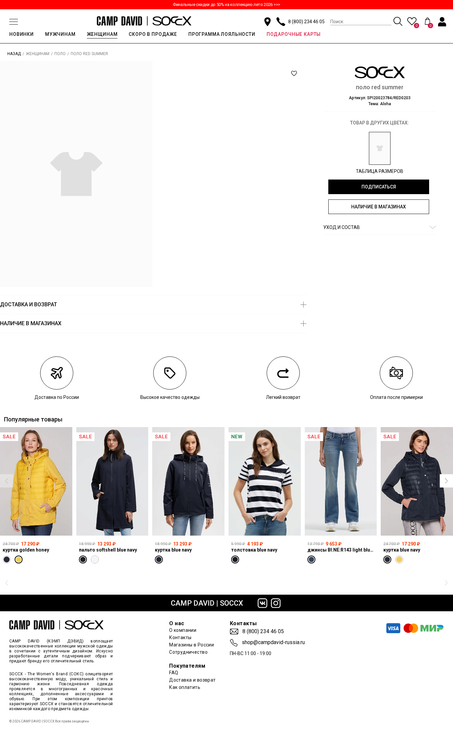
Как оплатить (184, 687)
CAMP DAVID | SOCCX (207, 603)
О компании (182, 630)
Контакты (180, 637)
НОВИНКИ (21, 34)
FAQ (173, 672)
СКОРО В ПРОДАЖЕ (153, 34)
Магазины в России (191, 644)
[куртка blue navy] (188, 481)
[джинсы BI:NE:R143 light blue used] (341, 481)
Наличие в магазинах (378, 206)
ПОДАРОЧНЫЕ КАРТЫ (294, 34)
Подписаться (378, 186)
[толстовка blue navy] (264, 481)
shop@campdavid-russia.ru (273, 642)
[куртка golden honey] (36, 481)
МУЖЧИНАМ (60, 34)
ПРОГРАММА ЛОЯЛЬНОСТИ (221, 34)
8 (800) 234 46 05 (306, 21)
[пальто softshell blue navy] (112, 481)
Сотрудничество (188, 652)
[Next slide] (446, 480)
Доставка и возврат (192, 680)
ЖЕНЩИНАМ (102, 34)
